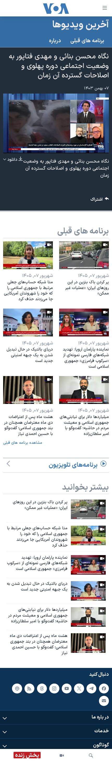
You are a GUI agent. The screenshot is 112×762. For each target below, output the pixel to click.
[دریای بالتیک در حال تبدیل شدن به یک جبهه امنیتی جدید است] (28, 322)
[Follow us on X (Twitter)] (79, 688)
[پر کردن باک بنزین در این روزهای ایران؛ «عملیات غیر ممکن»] (84, 255)
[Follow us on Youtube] (67, 688)
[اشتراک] (104, 701)
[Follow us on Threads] (42, 688)
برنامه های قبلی (87, 41)
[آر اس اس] (29, 688)
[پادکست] (17, 688)
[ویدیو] (62, 755)
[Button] (99, 200)
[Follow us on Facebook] (104, 688)
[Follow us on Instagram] (54, 688)
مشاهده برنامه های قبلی (22, 443)
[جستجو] (91, 755)
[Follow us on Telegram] (91, 688)
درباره (55, 41)
